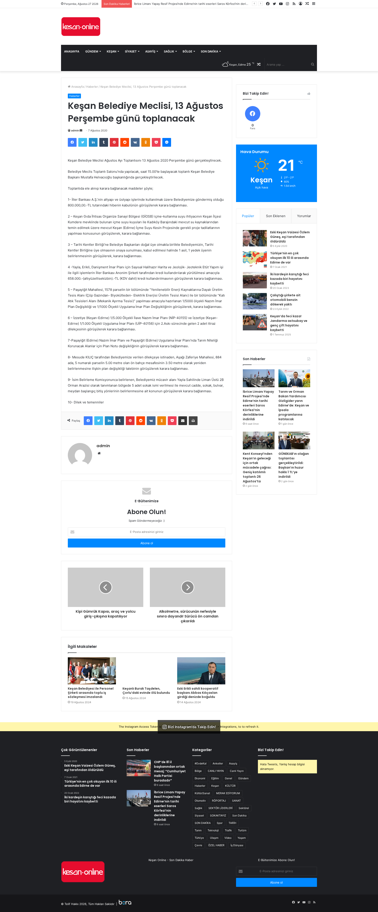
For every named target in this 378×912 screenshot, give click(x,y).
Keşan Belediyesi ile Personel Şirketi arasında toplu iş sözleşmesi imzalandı (91, 692)
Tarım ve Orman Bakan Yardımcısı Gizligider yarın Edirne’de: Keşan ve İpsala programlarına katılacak (293, 405)
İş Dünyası (237, 845)
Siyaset (131, 51)
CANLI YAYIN (216, 770)
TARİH (232, 823)
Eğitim (215, 778)
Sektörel (244, 808)
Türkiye (199, 837)
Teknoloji (213, 830)
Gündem (91, 51)
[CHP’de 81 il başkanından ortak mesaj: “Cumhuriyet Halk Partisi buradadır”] (139, 768)
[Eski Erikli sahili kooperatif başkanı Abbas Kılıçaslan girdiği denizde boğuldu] (201, 670)
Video (227, 837)
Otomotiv (200, 800)
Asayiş (150, 51)
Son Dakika (209, 51)
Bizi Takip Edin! (271, 750)
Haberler (92, 86)
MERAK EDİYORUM (228, 793)
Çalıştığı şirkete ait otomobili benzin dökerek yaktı (285, 300)
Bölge (187, 51)
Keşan (111, 51)
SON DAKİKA (203, 823)
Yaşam (242, 837)
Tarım (198, 830)
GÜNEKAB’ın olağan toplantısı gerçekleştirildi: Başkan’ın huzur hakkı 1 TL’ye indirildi (293, 465)
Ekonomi (200, 778)
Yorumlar (304, 216)
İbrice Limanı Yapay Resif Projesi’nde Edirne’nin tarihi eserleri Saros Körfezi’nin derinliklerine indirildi (258, 405)
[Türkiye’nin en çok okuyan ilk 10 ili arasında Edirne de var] (255, 259)
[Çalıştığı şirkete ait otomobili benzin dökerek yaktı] (255, 301)
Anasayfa (71, 51)
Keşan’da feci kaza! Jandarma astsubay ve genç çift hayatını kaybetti (288, 323)
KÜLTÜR (230, 785)
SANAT (236, 800)
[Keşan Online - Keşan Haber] (80, 26)
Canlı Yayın (237, 770)
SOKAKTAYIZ (218, 815)
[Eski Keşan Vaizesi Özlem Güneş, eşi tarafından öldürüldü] (255, 238)
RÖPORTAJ (219, 800)
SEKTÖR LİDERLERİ (220, 808)
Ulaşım (214, 837)
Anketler (218, 763)
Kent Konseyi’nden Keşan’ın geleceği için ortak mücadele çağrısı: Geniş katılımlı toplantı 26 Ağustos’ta (257, 467)
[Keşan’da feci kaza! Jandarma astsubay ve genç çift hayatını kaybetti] (255, 322)
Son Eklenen (275, 216)
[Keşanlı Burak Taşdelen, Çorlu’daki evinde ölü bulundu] (146, 670)
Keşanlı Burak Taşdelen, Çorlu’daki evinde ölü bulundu (146, 690)
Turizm (242, 830)
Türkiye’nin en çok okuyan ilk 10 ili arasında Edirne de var (289, 258)
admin (75, 130)
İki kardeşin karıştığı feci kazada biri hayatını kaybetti (289, 279)
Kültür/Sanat (202, 793)
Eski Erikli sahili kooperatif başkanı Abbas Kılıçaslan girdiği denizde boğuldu (197, 692)
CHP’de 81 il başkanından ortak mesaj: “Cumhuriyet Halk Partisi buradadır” (170, 771)
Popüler (248, 216)
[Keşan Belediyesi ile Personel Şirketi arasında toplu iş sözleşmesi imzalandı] (92, 670)
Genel (228, 778)
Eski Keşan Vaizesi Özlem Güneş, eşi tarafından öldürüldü (290, 237)
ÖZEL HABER (216, 845)
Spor (219, 823)
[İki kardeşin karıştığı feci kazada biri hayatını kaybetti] (255, 280)
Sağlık (169, 51)
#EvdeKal (200, 763)
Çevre (198, 845)
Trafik (228, 830)
